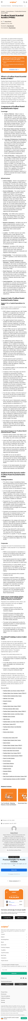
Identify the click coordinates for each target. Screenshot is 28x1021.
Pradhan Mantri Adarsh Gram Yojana (12, 740)
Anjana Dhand (8, 21)
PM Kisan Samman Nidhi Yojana (11, 708)
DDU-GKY (5, 729)
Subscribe (14, 973)
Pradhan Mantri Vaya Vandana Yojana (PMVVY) (14, 693)
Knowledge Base (5, 939)
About (2, 942)
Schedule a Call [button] (13, 69)
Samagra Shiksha (7, 771)
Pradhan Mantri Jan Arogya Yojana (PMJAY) (14, 690)
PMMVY (5, 703)
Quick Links (3, 944)
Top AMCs (3, 950)
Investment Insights (14, 857)
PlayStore (21, 984)
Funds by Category (5, 947)
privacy (11, 874)
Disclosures (3, 994)
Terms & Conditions (5, 996)
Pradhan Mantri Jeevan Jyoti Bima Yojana (13, 714)
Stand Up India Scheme (9, 758)
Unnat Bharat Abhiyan (8, 763)
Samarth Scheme (7, 701)
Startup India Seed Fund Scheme (11, 750)
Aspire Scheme (6, 742)
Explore (2, 936)
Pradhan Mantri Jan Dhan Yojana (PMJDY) (13, 721)
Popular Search (4, 960)
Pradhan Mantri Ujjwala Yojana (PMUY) (12, 745)
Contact (3, 934)
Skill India (5, 773)
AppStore (7, 984)
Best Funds (3, 955)
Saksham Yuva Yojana (8, 698)
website (12, 103)
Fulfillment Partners (5, 998)
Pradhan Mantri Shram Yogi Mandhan (12, 726)
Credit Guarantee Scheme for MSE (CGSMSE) (14, 779)
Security (3, 1000)
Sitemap (3, 1002)
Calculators (3, 957)
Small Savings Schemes (17, 5)
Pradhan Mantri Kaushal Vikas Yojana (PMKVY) (14, 711)
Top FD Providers (5, 952)
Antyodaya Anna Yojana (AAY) (10, 737)
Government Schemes (6, 5)
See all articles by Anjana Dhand (14, 850)
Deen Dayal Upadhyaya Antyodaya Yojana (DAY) (15, 776)
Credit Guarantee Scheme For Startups (12, 748)
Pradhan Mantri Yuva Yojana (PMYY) (12, 753)
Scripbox (3, 11)
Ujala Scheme (6, 719)
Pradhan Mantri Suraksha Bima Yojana (12, 695)
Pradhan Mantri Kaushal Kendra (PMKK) (13, 755)
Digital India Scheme (8, 766)
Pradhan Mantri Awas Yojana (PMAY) (12, 706)
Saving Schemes (10, 11)
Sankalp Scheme (7, 768)
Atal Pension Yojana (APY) (9, 724)
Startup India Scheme (8, 732)
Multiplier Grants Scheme (9, 716)
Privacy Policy (4, 992)
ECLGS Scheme (7, 761)
